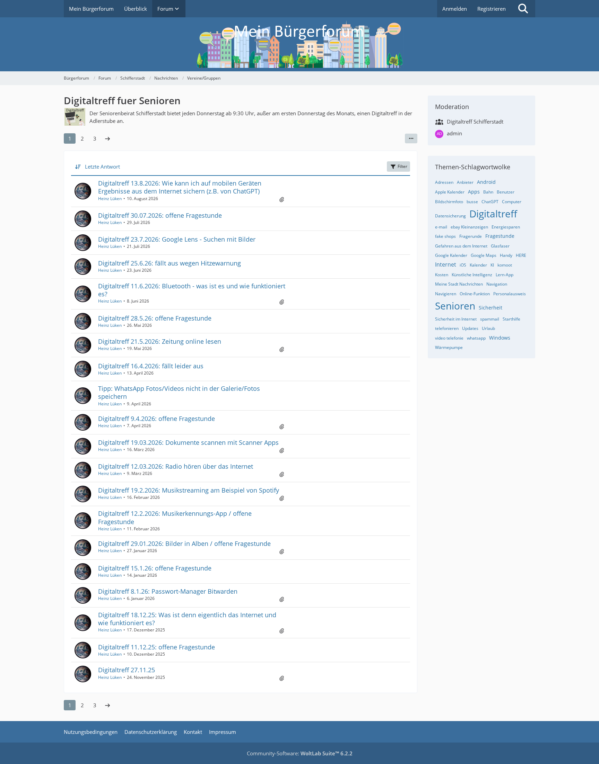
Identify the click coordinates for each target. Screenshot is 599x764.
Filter (402, 166)
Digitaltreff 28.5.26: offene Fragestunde (154, 318)
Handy (506, 255)
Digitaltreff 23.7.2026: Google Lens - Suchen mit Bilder (176, 239)
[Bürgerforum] (299, 44)
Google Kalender (451, 255)
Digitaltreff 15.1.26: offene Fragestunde (154, 568)
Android (486, 182)
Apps (474, 191)
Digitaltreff (493, 213)
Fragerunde (470, 236)
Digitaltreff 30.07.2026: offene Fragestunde (160, 215)
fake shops (445, 236)
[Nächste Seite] (107, 138)
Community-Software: (300, 753)
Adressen (444, 182)
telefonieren (447, 328)
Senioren (455, 305)
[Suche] (523, 8)
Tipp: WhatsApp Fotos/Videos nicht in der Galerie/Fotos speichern (179, 392)
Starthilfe (511, 319)
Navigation (496, 284)
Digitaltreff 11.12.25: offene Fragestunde (156, 647)
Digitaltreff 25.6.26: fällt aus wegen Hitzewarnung (169, 263)
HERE (521, 255)
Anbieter (465, 182)
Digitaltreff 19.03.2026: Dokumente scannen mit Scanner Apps (188, 442)
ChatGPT (489, 202)
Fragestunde (499, 236)
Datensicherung (450, 216)
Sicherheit (490, 307)
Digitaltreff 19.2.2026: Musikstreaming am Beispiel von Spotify (188, 490)
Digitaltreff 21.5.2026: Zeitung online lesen (159, 341)
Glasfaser (500, 246)
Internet (445, 264)
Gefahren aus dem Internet (461, 246)
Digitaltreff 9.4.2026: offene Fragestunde (156, 418)
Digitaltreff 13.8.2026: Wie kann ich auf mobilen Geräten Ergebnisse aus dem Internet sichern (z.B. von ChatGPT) (179, 187)
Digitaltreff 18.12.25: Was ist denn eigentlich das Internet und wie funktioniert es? (187, 619)
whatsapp (476, 338)
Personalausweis (509, 294)
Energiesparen (506, 227)
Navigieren (445, 294)
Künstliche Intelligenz (472, 275)
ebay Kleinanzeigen (469, 227)
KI (492, 265)
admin (454, 133)
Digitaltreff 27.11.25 (126, 670)
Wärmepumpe (449, 347)
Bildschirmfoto (449, 202)
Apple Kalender (450, 192)
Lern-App (504, 275)
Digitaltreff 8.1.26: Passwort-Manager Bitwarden (167, 591)
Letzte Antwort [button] (102, 166)
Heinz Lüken (110, 198)
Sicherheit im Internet (456, 319)
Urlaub (488, 328)
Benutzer (505, 192)
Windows (499, 337)
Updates (470, 328)
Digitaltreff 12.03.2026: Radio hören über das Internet (175, 466)
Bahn (488, 192)
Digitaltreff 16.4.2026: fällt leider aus (150, 366)
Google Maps (483, 255)
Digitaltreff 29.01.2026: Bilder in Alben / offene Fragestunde (184, 543)
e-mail (441, 227)
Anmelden (454, 8)
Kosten (441, 275)
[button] (411, 138)
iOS (463, 265)
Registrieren (491, 8)
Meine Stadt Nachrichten (459, 284)
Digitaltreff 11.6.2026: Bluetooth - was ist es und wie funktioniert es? (191, 290)
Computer (511, 202)
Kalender (478, 265)
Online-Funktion (475, 294)
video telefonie (449, 338)
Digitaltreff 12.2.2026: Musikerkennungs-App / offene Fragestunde (175, 517)
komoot (504, 265)
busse (472, 202)
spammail (489, 319)
